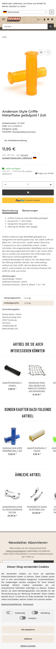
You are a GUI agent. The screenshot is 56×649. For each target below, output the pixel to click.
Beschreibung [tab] (10, 210)
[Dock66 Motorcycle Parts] (14, 19)
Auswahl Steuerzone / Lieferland (17, 158)
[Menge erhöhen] (51, 184)
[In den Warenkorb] (4, 45)
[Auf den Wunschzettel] (48, 52)
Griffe (14, 129)
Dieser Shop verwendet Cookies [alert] (28, 567)
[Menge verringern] (5, 184)
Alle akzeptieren (28, 629)
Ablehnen (28, 639)
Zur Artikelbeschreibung (15, 140)
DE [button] (38, 19)
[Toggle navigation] (3, 18)
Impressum (28, 604)
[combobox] (24, 12)
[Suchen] (51, 26)
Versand (24, 155)
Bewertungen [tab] (30, 210)
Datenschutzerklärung (16, 551)
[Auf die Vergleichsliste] (41, 52)
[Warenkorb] (52, 19)
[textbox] (24, 12)
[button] (44, 19)
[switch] (9, 612)
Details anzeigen (28, 646)
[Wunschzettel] (48, 19)
